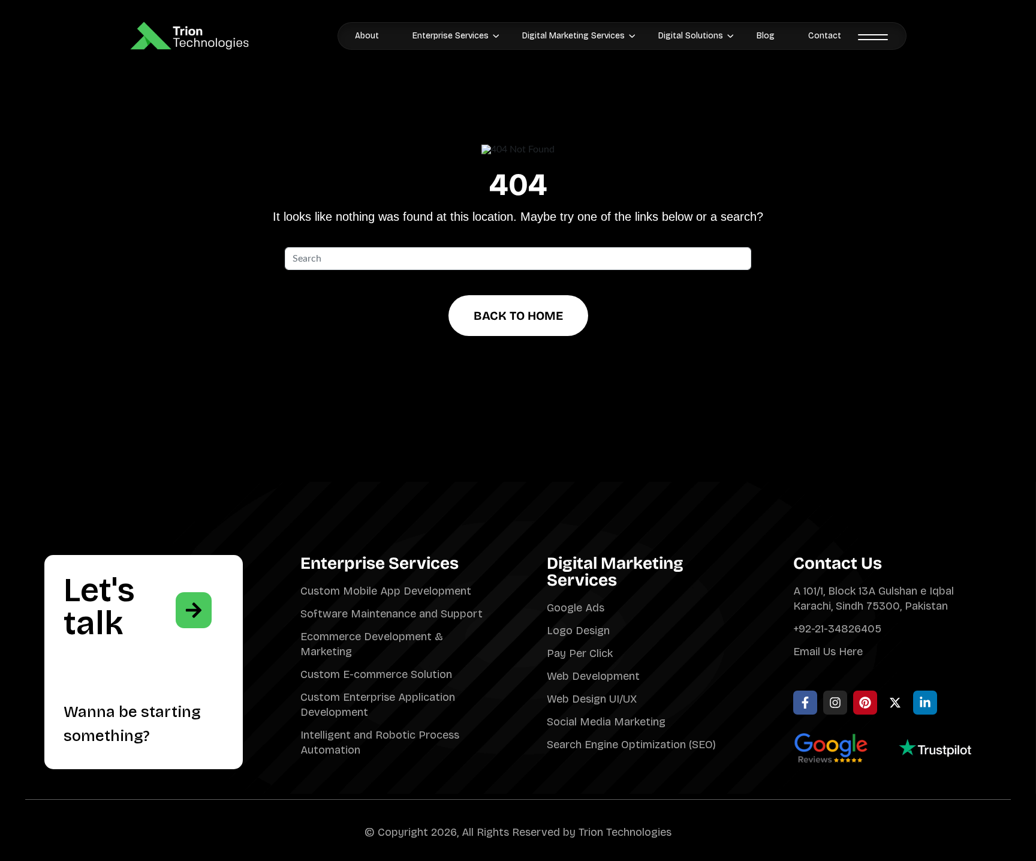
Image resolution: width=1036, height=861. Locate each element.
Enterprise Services (450, 36)
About (367, 36)
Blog (766, 36)
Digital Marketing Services (573, 36)
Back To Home (518, 315)
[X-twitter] (895, 703)
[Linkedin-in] (925, 703)
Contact (824, 36)
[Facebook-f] (805, 703)
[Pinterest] (865, 703)
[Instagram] (835, 703)
